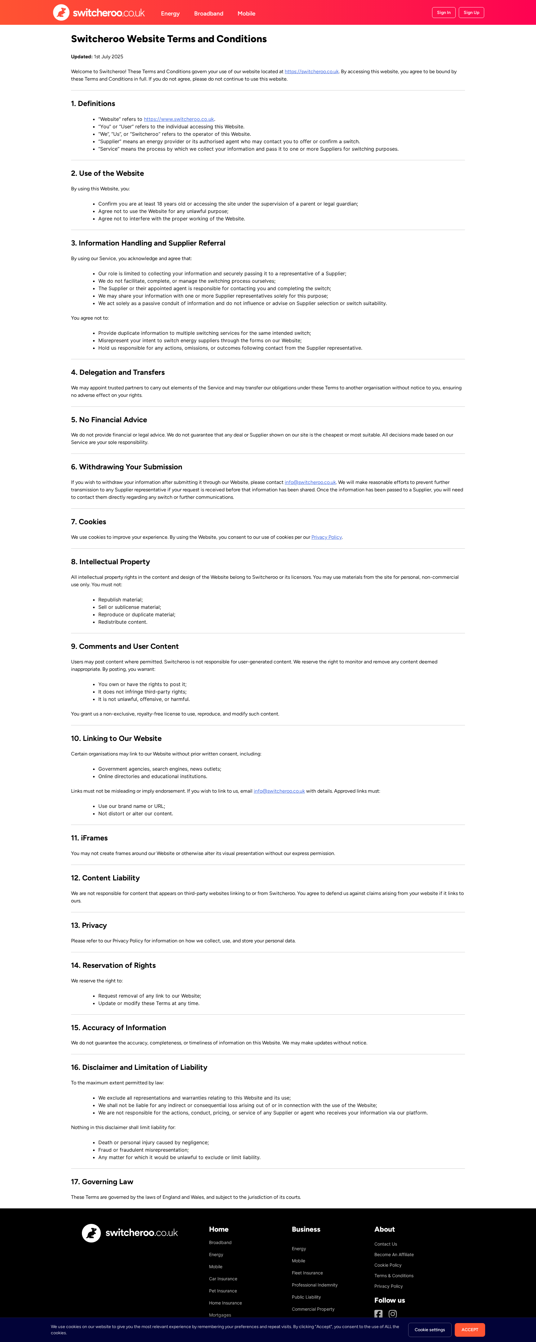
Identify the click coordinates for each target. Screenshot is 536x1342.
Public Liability (306, 1297)
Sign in (444, 12)
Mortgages (220, 1315)
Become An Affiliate (394, 1254)
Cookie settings (430, 1329)
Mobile (246, 13)
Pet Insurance (223, 1290)
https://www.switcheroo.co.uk (179, 119)
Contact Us (385, 1244)
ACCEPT (470, 1329)
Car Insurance (223, 1278)
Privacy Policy (326, 537)
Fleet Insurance (307, 1272)
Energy (170, 13)
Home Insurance (225, 1302)
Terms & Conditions (393, 1275)
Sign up (471, 12)
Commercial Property (313, 1309)
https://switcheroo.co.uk (312, 71)
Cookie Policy (388, 1265)
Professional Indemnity (315, 1284)
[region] (268, 1330)
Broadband (208, 13)
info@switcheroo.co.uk (310, 482)
